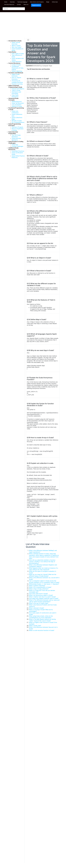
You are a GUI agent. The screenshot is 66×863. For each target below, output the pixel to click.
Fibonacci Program (17, 127)
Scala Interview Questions (16, 139)
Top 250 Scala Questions (16, 135)
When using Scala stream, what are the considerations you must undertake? (41, 616)
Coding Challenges (17, 146)
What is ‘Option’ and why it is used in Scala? (42, 597)
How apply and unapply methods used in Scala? (43, 598)
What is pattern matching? (37, 585)
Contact (19, 4)
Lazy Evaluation (16, 105)
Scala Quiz (15, 144)
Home (5, 2)
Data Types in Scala (18, 53)
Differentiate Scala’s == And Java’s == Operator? (44, 584)
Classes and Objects (18, 89)
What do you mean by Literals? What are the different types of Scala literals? (42, 575)
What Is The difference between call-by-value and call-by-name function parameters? (44, 600)
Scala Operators (16, 61)
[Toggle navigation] (28, 40)
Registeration (36, 5)
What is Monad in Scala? (36, 608)
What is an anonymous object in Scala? (41, 595)
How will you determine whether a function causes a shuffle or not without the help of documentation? (42, 561)
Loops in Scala (16, 65)
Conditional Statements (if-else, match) (18, 68)
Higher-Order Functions (16, 75)
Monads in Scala (17, 121)
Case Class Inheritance (15, 96)
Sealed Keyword (16, 101)
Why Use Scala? (16, 47)
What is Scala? (16, 45)
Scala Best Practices (18, 151)
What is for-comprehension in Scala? (40, 587)
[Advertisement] (33, 26)
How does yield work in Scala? (38, 593)
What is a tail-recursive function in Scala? (41, 630)
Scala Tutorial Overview (16, 43)
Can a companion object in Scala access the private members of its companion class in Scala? (44, 581)
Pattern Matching (17, 71)
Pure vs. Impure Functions (16, 78)
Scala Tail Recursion (18, 103)
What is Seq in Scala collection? (38, 589)
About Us (26, 4)
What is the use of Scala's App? (38, 603)
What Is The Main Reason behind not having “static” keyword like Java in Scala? (42, 620)
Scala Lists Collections (15, 112)
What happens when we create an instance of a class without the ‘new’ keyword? (43, 568)
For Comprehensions (18, 122)
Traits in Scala (16, 90)
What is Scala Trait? (35, 625)
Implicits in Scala (17, 106)
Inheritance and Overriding (16, 92)
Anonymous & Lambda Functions (17, 81)
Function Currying (17, 84)
